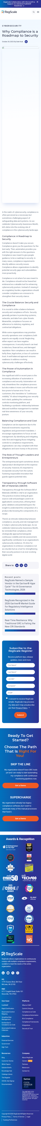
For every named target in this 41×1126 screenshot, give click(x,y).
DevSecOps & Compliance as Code (8, 1024)
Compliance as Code (29, 1012)
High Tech (5, 1047)
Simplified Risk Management (6, 1018)
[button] (17, 565)
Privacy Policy (21, 708)
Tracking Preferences (10, 1120)
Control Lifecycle (27, 1008)
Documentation (7, 1084)
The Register (6, 1077)
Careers (24, 1061)
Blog (3, 1057)
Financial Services (7, 1040)
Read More (11, 594)
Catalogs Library (7, 1074)
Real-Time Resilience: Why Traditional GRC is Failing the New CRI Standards (20, 623)
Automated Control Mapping (8, 1013)
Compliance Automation (30, 1015)
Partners (25, 1064)
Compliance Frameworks (30, 1022)
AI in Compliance (27, 1018)
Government (6, 1044)
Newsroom (25, 1067)
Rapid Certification (8, 1008)
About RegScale (27, 1057)
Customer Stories (7, 1061)
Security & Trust (27, 1028)
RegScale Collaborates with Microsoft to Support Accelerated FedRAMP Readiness (19, 4)
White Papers (6, 1064)
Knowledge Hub (7, 1071)
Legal (28, 1117)
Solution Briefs (6, 1067)
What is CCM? (26, 1005)
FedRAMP (5, 1005)
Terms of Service (18, 1117)
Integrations (26, 1025)
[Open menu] (38, 12)
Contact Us (25, 1071)
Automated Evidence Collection (9, 1029)
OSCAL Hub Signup (8, 1081)
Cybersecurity (12, 26)
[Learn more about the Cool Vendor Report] (28, 1083)
